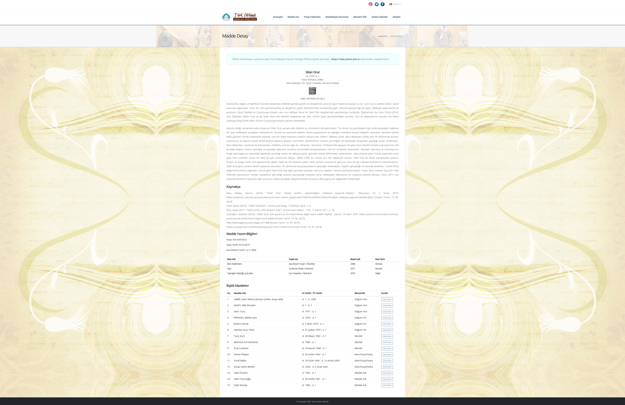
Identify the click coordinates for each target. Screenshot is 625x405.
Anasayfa (278, 16)
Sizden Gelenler (380, 16)
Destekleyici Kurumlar (336, 16)
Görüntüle (387, 299)
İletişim (397, 16)
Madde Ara (293, 16)
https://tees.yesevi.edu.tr (345, 59)
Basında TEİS (360, 16)
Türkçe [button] (396, 4)
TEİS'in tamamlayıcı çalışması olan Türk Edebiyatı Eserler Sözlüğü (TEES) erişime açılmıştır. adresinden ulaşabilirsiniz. (310, 59)
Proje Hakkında (312, 16)
